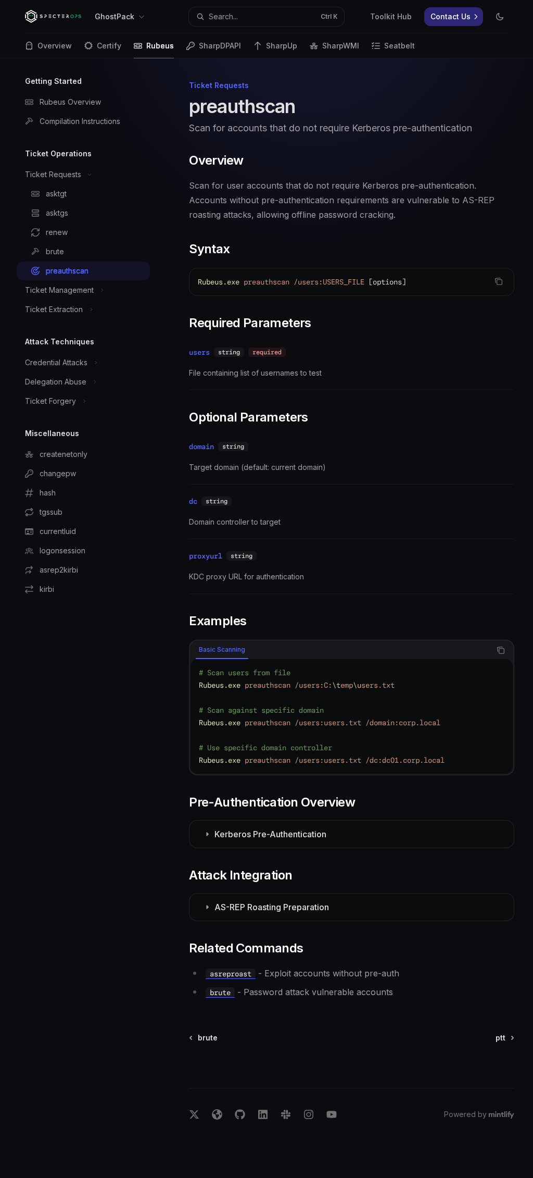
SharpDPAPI (220, 45)
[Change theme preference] (499, 16)
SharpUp (281, 45)
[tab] (222, 649)
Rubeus (160, 45)
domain (201, 446)
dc (193, 501)
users (199, 352)
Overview (54, 45)
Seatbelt (399, 45)
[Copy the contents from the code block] (498, 281)
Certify (109, 45)
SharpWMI (340, 45)
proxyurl (205, 556)
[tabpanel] (352, 716)
